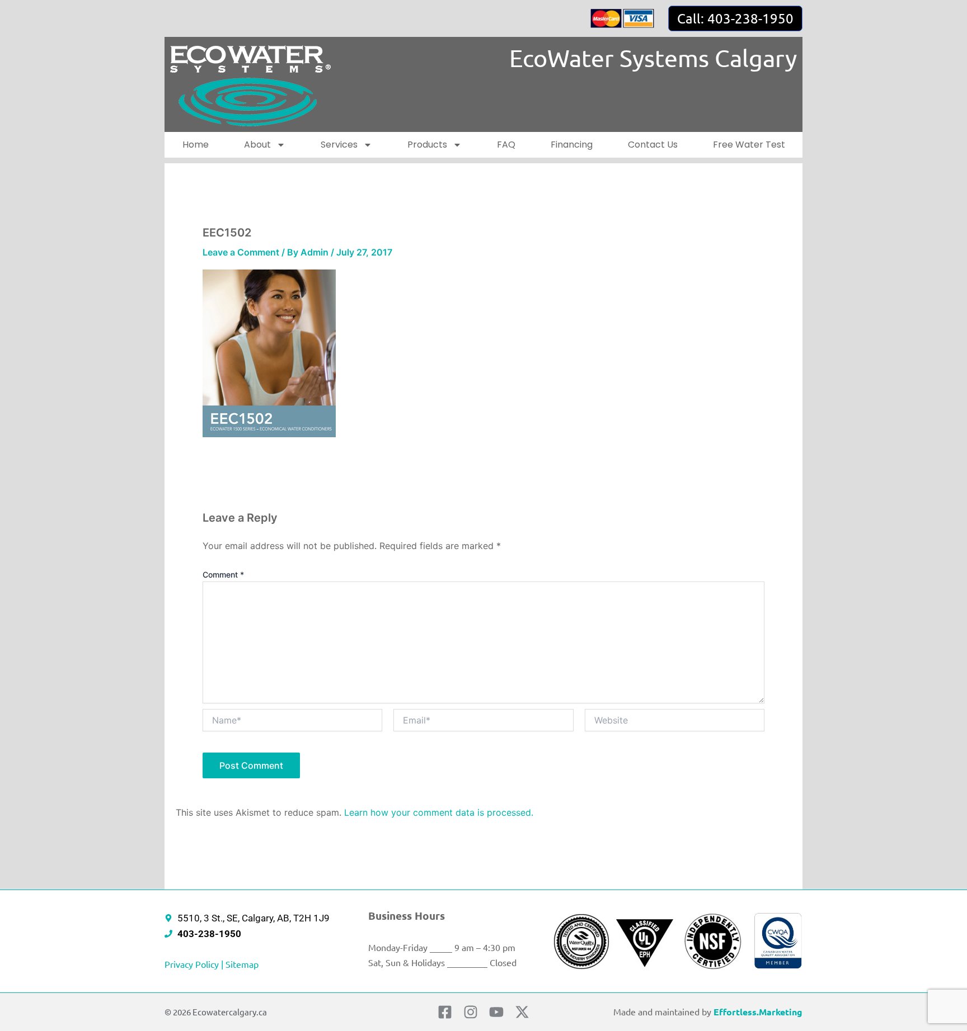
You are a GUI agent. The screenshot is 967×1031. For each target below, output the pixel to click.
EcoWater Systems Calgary (653, 58)
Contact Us (653, 144)
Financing (572, 144)
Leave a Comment (241, 252)
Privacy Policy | (195, 963)
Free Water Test (749, 144)
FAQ (506, 144)
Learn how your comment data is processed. (438, 812)
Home (195, 144)
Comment (223, 574)
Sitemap (242, 963)
